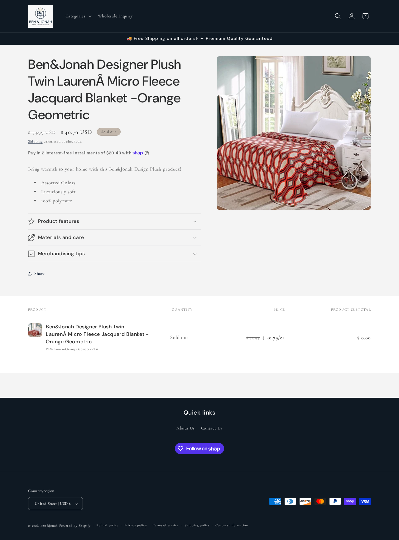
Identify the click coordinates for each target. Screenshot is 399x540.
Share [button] (39, 273)
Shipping (35, 141)
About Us (185, 428)
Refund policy (107, 526)
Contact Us (212, 428)
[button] (78, 16)
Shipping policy (197, 526)
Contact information (231, 526)
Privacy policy (135, 526)
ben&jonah (49, 526)
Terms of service (166, 526)
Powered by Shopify (75, 526)
